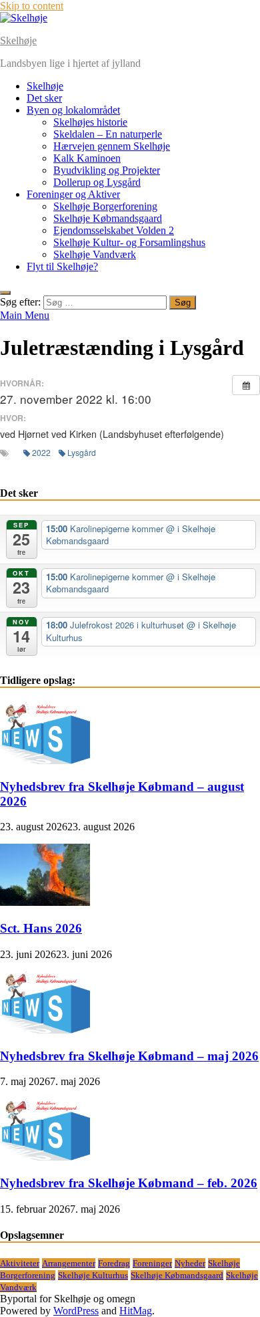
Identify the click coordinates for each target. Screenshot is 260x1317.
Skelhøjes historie (90, 122)
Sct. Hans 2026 (41, 928)
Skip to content (31, 5)
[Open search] (5, 293)
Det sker (44, 98)
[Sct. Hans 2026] (45, 902)
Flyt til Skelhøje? (62, 266)
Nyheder (190, 1263)
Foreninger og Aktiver (73, 194)
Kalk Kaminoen (87, 158)
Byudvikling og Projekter (106, 170)
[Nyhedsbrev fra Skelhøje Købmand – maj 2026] (45, 1030)
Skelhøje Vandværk (94, 254)
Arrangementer (68, 1263)
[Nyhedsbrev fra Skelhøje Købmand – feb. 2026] (45, 1157)
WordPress (76, 1310)
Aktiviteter (19, 1263)
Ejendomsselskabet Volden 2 (113, 230)
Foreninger (152, 1263)
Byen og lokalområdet (73, 110)
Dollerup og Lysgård (97, 182)
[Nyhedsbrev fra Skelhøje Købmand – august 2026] (45, 760)
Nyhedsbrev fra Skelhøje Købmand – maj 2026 (129, 1056)
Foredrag (114, 1263)
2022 (41, 452)
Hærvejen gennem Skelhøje (111, 146)
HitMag (135, 1310)
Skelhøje (18, 40)
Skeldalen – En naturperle (107, 134)
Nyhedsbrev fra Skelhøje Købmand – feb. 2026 (128, 1183)
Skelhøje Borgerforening (105, 206)
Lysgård (81, 452)
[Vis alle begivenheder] (246, 385)
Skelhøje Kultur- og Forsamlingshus (129, 242)
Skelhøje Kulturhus (93, 1275)
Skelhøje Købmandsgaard (107, 218)
